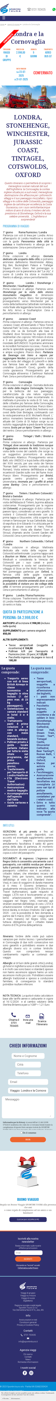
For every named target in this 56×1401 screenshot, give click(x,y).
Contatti (28, 1357)
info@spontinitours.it (28, 1341)
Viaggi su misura (28, 1295)
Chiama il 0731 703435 (14, 1022)
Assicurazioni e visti (28, 1320)
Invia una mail (28, 1021)
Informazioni (15, 1398)
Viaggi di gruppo (28, 1293)
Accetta (6, 1398)
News (28, 1359)
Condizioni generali (28, 1322)
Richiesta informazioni (28, 1362)
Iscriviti (28, 1259)
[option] (28, 97)
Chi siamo (28, 1354)
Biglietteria (28, 1301)
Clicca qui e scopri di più (28, 1220)
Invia (28, 1139)
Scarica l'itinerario (42, 1023)
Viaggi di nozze (28, 1298)
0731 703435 (30, 1335)
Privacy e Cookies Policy (28, 1325)
